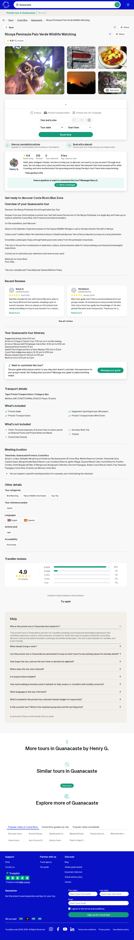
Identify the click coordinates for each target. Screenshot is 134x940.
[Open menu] (128, 4)
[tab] (23, 826)
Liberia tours (55, 840)
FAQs (7, 862)
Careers (68, 882)
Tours (10, 20)
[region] (66, 301)
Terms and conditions (87, 929)
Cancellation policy (121, 929)
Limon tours (13, 840)
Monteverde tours (119, 833)
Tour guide (44, 867)
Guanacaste (36, 20)
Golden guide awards (73, 867)
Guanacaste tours (57, 833)
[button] (35, 70)
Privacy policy (104, 929)
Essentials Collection (73, 872)
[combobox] (79, 127)
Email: (70, 899)
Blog (67, 862)
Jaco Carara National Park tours (37, 840)
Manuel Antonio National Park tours (78, 833)
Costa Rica (22, 20)
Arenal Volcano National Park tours (37, 833)
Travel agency (46, 862)
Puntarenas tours (98, 833)
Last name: (104, 890)
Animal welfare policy (73, 877)
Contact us (10, 867)
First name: (72, 890)
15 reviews (23, 579)
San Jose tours (15, 833)
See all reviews (66, 321)
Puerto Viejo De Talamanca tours (78, 840)
